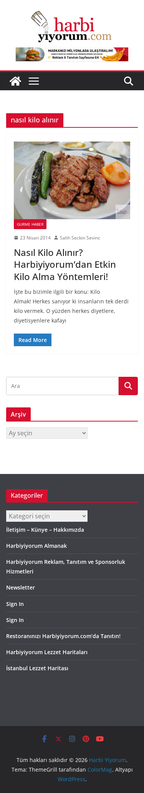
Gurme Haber (30, 224)
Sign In (15, 603)
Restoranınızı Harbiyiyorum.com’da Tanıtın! (63, 636)
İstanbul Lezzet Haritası (37, 668)
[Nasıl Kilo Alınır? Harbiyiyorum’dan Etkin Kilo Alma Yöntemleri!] (72, 180)
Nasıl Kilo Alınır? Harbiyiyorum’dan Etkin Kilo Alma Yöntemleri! (65, 264)
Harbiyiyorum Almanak (36, 545)
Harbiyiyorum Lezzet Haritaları (47, 652)
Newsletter (20, 587)
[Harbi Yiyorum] (15, 81)
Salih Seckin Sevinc (80, 237)
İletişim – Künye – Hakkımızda (45, 529)
